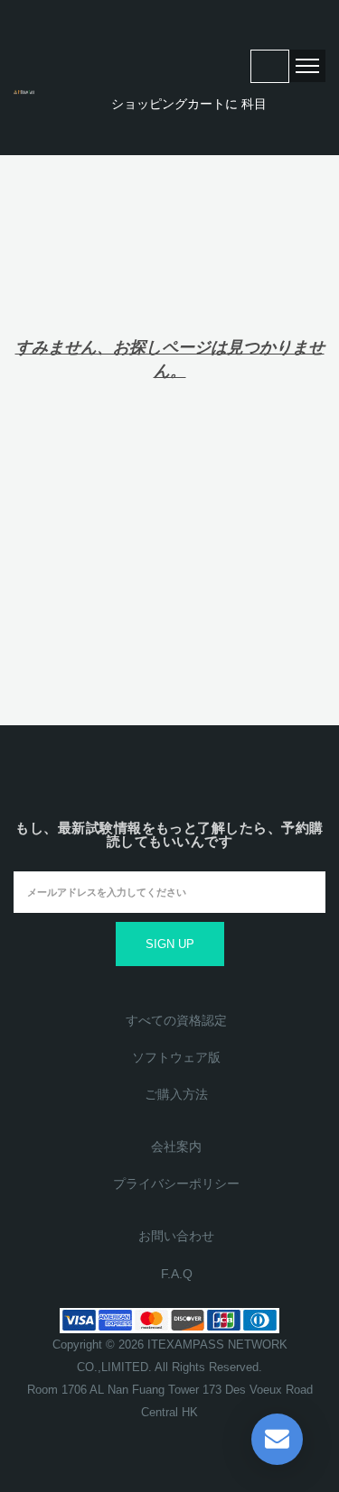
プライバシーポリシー (176, 1183)
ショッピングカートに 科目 (187, 104)
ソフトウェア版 (176, 1057)
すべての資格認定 (176, 1020)
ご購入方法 (176, 1094)
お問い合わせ (176, 1236)
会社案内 (176, 1146)
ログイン (269, 66)
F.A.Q (177, 1273)
